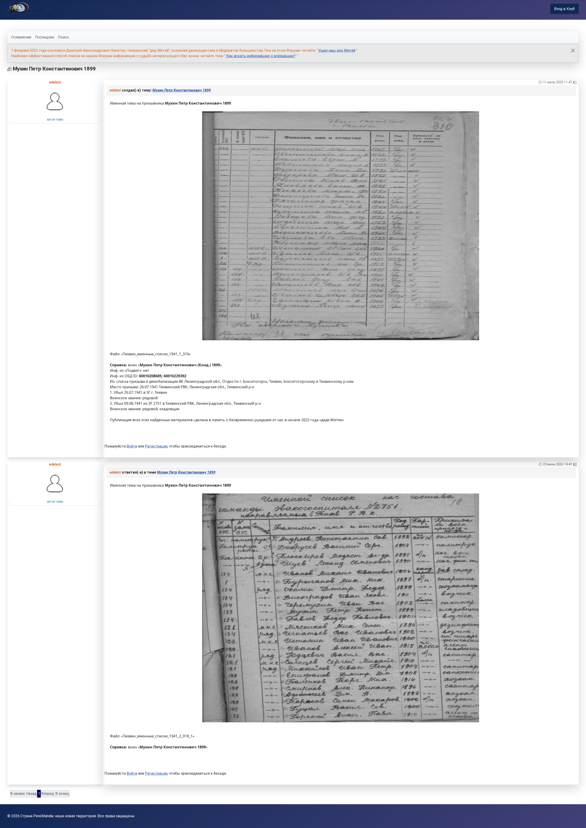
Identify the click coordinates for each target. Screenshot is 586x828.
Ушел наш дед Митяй (336, 50)
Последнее (44, 37)
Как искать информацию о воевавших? (260, 56)
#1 (575, 82)
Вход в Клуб (564, 9)
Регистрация (156, 446)
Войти (132, 446)
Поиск (63, 37)
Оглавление (21, 37)
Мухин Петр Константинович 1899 (181, 90)
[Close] (572, 50)
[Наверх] (578, 819)
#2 (575, 464)
